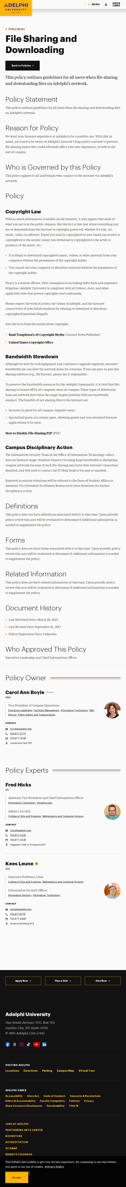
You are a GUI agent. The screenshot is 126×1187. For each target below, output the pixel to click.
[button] (94, 4)
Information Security (19, 895)
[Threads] (15, 1044)
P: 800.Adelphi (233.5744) (25, 1033)
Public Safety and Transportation (36, 715)
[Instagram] (22, 1044)
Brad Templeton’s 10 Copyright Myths (36, 334)
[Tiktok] (28, 1044)
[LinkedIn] (44, 1044)
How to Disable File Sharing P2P (28, 433)
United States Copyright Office (31, 342)
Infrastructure (44, 803)
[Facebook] (7, 1044)
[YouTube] (36, 1044)
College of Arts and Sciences (24, 816)
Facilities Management (46, 710)
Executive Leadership (20, 710)
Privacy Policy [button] (54, 1166)
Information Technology (74, 710)
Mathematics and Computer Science (63, 816)
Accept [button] (16, 1177)
